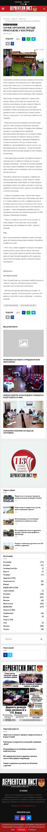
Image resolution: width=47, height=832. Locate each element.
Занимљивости (9, 581)
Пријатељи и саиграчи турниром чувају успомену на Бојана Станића (28, 497)
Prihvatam (21, 830)
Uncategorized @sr (10, 568)
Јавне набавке (8, 591)
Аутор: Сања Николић (11, 305)
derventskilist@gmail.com (27, 806)
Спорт (5, 620)
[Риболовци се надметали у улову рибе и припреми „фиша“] (8, 510)
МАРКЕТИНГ (7, 607)
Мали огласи (8, 604)
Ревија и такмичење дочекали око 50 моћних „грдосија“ (29, 544)
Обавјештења (8, 613)
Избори (6, 584)
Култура (6, 597)
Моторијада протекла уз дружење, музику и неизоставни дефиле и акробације (28, 532)
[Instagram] (23, 817)
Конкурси (6, 594)
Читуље (6, 629)
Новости (6, 610)
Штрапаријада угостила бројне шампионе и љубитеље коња (27, 520)
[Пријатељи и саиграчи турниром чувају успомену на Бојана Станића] (8, 498)
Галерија (6, 575)
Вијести (6, 571)
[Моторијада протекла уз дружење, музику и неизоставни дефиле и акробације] (8, 532)
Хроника (6, 626)
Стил (5, 623)
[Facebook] (17, 817)
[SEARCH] (41, 639)
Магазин (6, 600)
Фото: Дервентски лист (28, 305)
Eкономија (7, 562)
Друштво (6, 24)
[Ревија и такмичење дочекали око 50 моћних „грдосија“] (8, 546)
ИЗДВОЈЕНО (13, 24)
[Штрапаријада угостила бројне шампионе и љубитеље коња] (8, 521)
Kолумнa (6, 565)
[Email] (28, 817)
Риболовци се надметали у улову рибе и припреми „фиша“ (28, 508)
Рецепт (6, 616)
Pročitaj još (32, 829)
